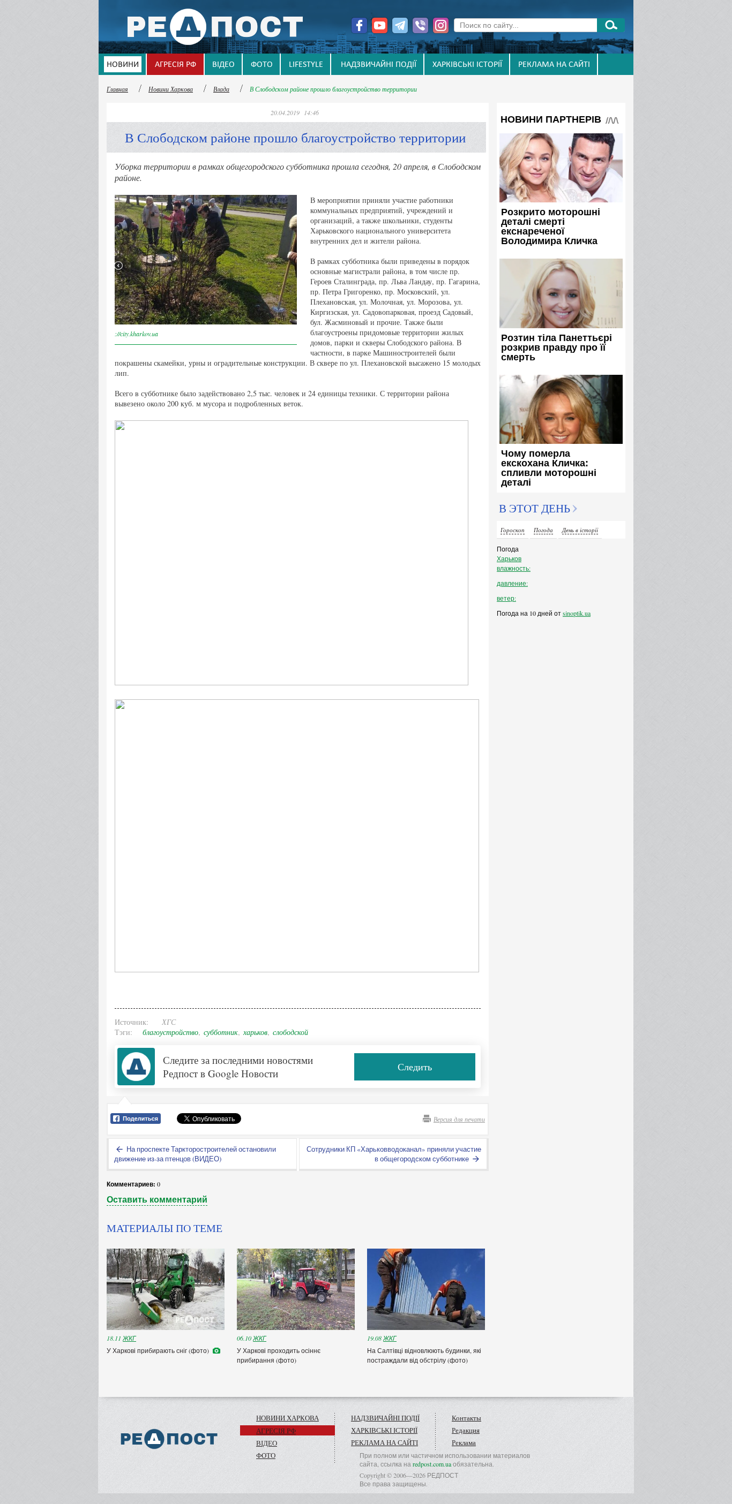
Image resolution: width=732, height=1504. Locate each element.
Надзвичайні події (378, 65)
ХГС (169, 1022)
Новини (123, 65)
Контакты (466, 1418)
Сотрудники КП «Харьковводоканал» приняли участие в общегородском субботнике (394, 1153)
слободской (290, 1032)
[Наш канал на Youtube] (379, 25)
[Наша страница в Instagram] (440, 25)
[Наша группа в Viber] (420, 25)
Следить (415, 1066)
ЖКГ (129, 1338)
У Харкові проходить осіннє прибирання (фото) (278, 1355)
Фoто (262, 65)
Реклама (464, 1442)
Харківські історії (467, 65)
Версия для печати (459, 1119)
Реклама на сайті (554, 65)
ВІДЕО (223, 65)
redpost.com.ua (432, 1464)
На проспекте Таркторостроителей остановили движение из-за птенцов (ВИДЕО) (195, 1153)
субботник (221, 1032)
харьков (255, 1032)
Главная (117, 89)
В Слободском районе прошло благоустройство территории (333, 89)
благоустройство (170, 1032)
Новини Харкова (170, 89)
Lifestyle (306, 65)
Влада (221, 89)
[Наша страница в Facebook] (359, 25)
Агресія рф (175, 65)
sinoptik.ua (577, 613)
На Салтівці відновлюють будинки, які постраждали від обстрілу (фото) (424, 1355)
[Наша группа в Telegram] (400, 25)
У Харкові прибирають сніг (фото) (159, 1350)
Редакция (466, 1430)
